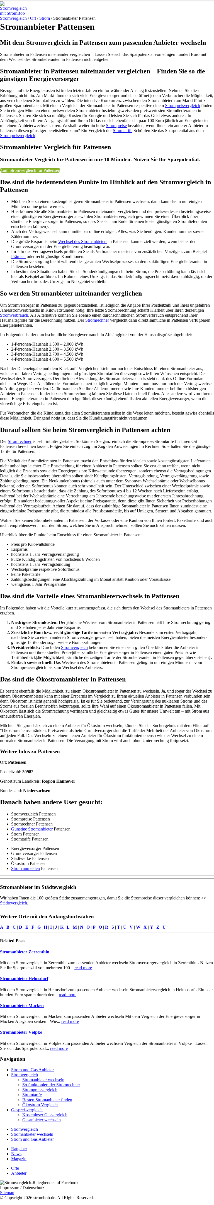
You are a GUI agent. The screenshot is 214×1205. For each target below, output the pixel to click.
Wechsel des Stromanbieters (82, 241)
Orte (15, 1168)
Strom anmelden (25, 868)
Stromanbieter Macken (22, 1005)
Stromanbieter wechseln (43, 1079)
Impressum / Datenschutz (22, 1187)
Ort (33, 18)
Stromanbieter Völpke (21, 1032)
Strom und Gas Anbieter (32, 1069)
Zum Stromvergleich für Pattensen (30, 170)
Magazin (18, 1158)
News (16, 1153)
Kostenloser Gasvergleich (44, 1114)
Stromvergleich (13, 18)
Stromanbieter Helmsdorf (24, 978)
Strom (44, 18)
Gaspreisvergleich (27, 1109)
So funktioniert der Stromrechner (51, 1084)
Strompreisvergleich (182, 105)
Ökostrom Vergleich (40, 1104)
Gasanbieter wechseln (41, 1119)
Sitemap (7, 1192)
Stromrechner (97, 320)
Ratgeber (19, 1148)
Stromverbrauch (14, 315)
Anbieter (18, 1173)
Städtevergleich (13, 903)
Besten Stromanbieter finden (47, 1099)
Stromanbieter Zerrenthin (24, 951)
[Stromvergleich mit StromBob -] (15, 13)
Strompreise (116, 125)
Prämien (18, 256)
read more (83, 967)
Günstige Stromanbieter (32, 829)
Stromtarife (122, 130)
